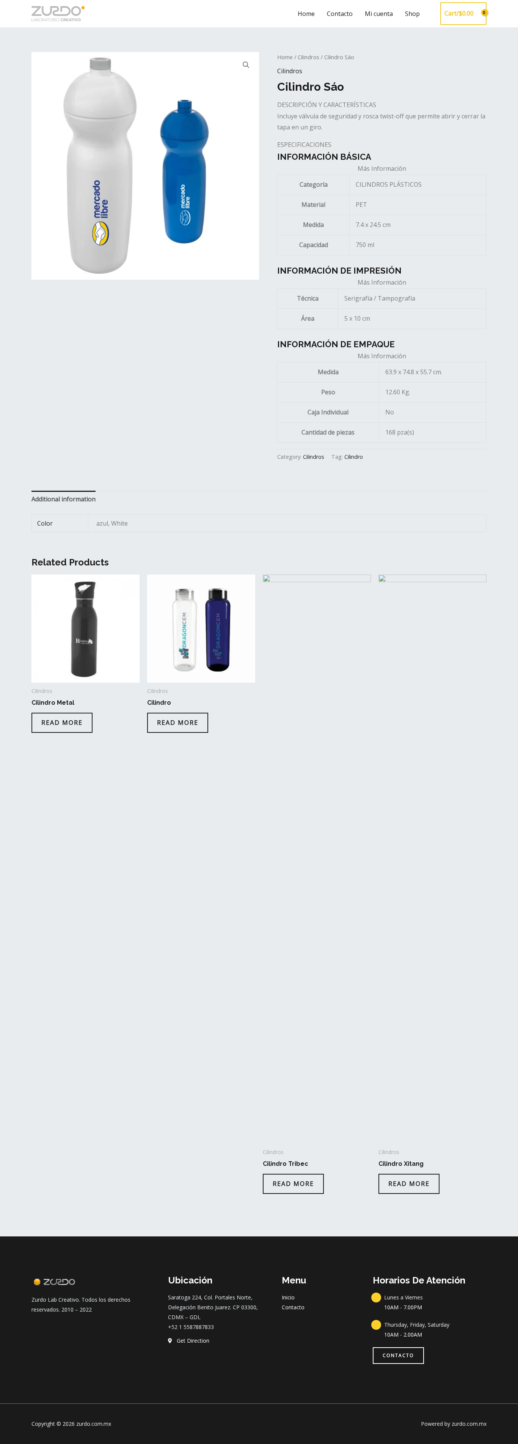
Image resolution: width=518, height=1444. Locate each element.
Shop (412, 13)
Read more (62, 722)
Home (306, 13)
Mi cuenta (379, 13)
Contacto (340, 13)
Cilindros (308, 57)
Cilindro (353, 456)
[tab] (63, 499)
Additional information (63, 499)
